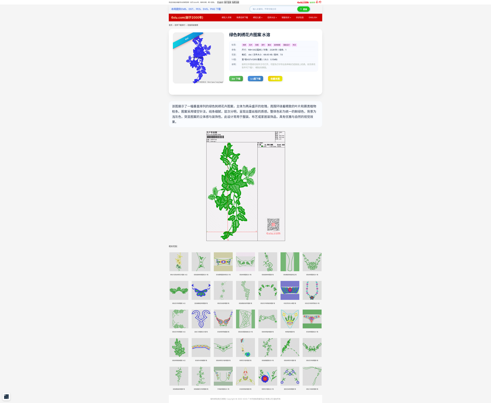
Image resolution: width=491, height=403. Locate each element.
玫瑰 (256, 45)
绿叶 (263, 45)
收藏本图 (275, 79)
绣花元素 (257, 17)
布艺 (294, 45)
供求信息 (300, 17)
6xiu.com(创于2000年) (187, 17)
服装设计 (286, 45)
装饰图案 (277, 45)
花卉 (250, 45)
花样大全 (271, 17)
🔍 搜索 (303, 9)
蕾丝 (269, 45)
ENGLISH (313, 17)
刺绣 (244, 45)
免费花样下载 (242, 17)
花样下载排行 (180, 25)
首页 (170, 25)
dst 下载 (236, 79)
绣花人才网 (226, 17)
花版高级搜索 (192, 25)
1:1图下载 (255, 79)
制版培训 (285, 17)
